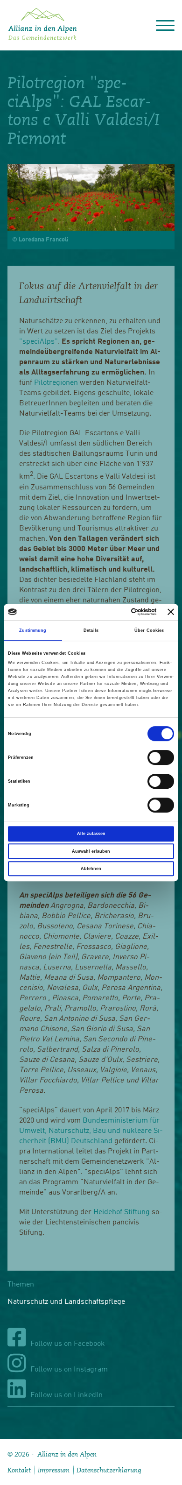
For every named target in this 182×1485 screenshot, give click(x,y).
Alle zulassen (91, 833)
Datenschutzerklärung (109, 1470)
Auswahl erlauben (91, 851)
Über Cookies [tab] (149, 630)
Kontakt (19, 1470)
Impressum (54, 1470)
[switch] (160, 757)
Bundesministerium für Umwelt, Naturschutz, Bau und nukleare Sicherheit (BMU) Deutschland (91, 1131)
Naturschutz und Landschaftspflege (66, 1302)
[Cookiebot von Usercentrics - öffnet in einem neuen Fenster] (118, 612)
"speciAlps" (38, 342)
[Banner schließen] (171, 611)
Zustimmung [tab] (32, 630)
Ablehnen (91, 868)
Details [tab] (91, 630)
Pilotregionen (56, 383)
